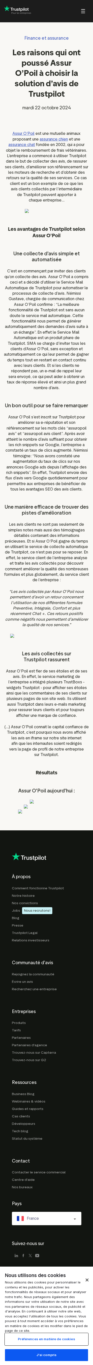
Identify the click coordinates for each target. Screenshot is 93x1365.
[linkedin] (16, 1256)
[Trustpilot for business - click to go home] (17, 11)
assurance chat (21, 144)
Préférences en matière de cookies (46, 1339)
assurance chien (54, 139)
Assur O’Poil (23, 133)
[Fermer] (87, 1280)
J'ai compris (46, 1355)
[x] (30, 1256)
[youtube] (37, 1256)
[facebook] (23, 1256)
